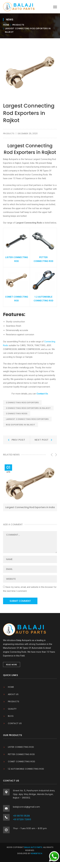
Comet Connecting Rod (21, 761)
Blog (11, 716)
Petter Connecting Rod (21, 754)
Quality (12, 708)
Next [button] (56, 455)
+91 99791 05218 (21, 815)
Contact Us (42, 393)
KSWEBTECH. (37, 853)
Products (18, 24)
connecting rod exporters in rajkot (28, 408)
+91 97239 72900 (22, 819)
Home (6, 24)
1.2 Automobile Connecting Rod (26, 768)
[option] (30, 487)
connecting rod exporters (22, 402)
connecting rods (16, 413)
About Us (13, 694)
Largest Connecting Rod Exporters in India (30, 507)
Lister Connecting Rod (21, 747)
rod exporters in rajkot (20, 424)
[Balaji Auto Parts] (19, 6)
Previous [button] (51, 455)
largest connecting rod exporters (27, 419)
